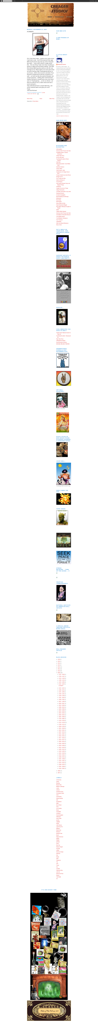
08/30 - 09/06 (62, 709)
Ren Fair (58, 845)
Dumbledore (59, 801)
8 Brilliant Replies (31, 93)
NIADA (57, 838)
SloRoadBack (59, 149)
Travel (57, 865)
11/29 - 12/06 (62, 682)
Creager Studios (62, 64)
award (57, 781)
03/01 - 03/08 (62, 758)
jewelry (57, 820)
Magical (58, 828)
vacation (58, 868)
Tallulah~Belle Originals (61, 211)
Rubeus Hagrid (59, 846)
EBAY (57, 803)
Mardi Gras (58, 830)
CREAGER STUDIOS (60, 340)
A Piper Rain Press (60, 155)
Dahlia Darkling (59, 798)
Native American (59, 836)
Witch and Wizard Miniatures (62, 223)
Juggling (58, 821)
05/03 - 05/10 (62, 741)
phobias (58, 841)
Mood (57, 835)
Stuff (57, 858)
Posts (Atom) (35, 101)
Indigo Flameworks (60, 189)
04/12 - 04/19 (62, 747)
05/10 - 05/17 (62, 739)
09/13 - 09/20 (62, 705)
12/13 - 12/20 (62, 678)
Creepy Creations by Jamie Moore (63, 175)
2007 (59, 772)
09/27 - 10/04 (62, 701)
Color (57, 794)
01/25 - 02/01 (62, 768)
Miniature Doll (59, 833)
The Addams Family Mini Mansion (63, 214)
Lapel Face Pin (59, 826)
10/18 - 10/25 (62, 695)
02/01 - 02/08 (62, 766)
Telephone (58, 860)
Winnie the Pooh (59, 873)
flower (57, 810)
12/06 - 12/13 (62, 680)
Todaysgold (58, 221)
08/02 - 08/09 (62, 716)
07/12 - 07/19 (62, 722)
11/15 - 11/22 (62, 688)
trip (57, 866)
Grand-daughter (59, 815)
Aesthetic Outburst (60, 166)
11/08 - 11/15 (62, 690)
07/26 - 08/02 (62, 718)
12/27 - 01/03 (62, 674)
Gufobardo (58, 186)
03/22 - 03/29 (62, 753)
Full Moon (58, 813)
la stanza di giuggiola (60, 194)
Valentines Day (59, 870)
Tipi (57, 861)
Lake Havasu (59, 825)
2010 (59, 670)
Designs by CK (59, 176)
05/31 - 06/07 (62, 734)
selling (57, 850)
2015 (59, 661)
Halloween (58, 816)
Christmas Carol (59, 791)
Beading (58, 783)
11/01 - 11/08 (62, 691)
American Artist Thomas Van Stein (63, 150)
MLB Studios (59, 201)
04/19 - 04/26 (62, 745)
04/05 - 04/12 (62, 749)
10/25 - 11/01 (62, 693)
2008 (59, 770)
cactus (57, 788)
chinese (58, 789)
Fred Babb (58, 811)
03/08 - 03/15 (62, 756)
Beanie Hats (58, 784)
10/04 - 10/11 (62, 699)
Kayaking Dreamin (60, 193)
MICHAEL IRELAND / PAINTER (62, 343)
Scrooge (58, 848)
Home (41, 98)
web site (58, 871)
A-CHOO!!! (30, 31)
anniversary (58, 779)
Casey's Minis (59, 168)
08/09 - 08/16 (62, 714)
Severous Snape (59, 851)
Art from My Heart (60, 157)
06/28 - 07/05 (62, 726)
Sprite (57, 209)
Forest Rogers (59, 181)
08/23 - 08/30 (62, 711)
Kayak (57, 823)
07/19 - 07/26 (62, 720)
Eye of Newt (58, 804)
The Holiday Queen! (60, 216)
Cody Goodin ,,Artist (60, 170)
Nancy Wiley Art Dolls (60, 203)
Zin (57, 878)
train (57, 863)
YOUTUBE (58, 876)
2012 (59, 667)
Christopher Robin (60, 793)
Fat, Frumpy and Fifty (60, 178)
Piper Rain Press (59, 338)
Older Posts (51, 98)
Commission (59, 796)
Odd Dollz (58, 162)
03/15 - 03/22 (62, 755)
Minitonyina (58, 198)
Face (57, 806)
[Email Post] (38, 93)
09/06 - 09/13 (62, 707)
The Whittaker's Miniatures (62, 218)
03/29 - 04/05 (62, 751)
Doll (57, 799)
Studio (57, 856)
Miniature (58, 831)
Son (57, 855)
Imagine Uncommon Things (62, 188)
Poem (57, 843)
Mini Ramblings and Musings (62, 196)
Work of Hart (59, 224)
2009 (59, 672)
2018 (59, 659)
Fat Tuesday (59, 808)
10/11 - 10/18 (62, 697)
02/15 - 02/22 (62, 762)
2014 (59, 663)
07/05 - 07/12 (62, 724)
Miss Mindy (58, 199)
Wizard (57, 875)
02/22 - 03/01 (62, 760)
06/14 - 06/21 (62, 730)
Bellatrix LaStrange (60, 786)
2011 (59, 668)
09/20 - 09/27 (62, 703)
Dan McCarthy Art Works (61, 342)
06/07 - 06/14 (62, 732)
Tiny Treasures (59, 219)
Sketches (58, 853)
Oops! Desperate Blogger (61, 204)
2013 (59, 665)
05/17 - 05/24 (62, 737)
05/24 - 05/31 (62, 735)
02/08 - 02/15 (62, 764)
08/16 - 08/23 (62, 712)
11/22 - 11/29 (62, 683)
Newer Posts (29, 98)
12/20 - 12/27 (62, 676)
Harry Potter (58, 818)
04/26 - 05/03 (62, 743)
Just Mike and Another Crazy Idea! (63, 191)
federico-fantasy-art (60, 180)
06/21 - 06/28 (62, 728)
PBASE (57, 840)
